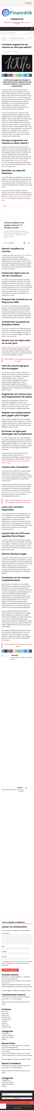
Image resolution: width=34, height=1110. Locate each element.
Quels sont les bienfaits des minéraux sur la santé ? (16, 984)
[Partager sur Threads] (30, 75)
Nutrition (4, 1039)
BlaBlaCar (5, 386)
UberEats (24, 255)
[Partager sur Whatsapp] (19, 75)
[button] (32, 28)
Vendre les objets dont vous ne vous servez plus (16, 347)
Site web (4, 956)
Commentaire (6, 933)
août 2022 (4, 1021)
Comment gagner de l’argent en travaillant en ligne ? (16, 990)
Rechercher (28, 3)
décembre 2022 (6, 1017)
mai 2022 (4, 1023)
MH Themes (18, 1108)
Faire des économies (8, 1035)
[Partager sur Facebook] (3, 75)
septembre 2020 (6, 1027)
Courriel (4, 951)
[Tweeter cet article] (6, 75)
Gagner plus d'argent (7, 1037)
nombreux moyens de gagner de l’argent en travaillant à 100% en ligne (16, 461)
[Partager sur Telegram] (25, 75)
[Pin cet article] (11, 75)
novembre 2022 (6, 1019)
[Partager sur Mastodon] (22, 75)
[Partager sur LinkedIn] (8, 75)
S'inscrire (17, 1098)
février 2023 (5, 1013)
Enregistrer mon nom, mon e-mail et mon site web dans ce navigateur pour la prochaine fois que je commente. (17, 963)
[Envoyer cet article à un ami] (14, 75)
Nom (3, 946)
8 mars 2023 (6, 51)
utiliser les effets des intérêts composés (15, 492)
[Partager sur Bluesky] (28, 75)
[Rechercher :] (17, 32)
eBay (18, 287)
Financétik (15, 51)
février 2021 (5, 1025)
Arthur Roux (5, 997)
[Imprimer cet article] (17, 75)
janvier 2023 (5, 1015)
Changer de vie (6, 1033)
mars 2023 (5, 1011)
